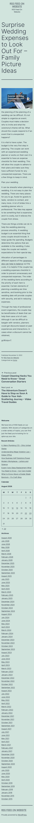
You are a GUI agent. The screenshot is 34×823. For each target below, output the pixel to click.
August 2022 (6, 691)
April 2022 (5, 703)
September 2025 (8, 573)
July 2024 (5, 617)
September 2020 (8, 764)
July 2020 (5, 770)
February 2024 (7, 633)
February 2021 (7, 748)
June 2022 (5, 697)
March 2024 (6, 630)
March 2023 (6, 668)
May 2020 (5, 777)
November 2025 (7, 567)
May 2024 (5, 624)
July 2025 (5, 579)
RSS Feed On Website (11, 358)
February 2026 (7, 557)
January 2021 (6, 751)
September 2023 (8, 649)
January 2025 (6, 598)
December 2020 (7, 754)
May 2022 (5, 700)
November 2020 (7, 758)
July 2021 (5, 732)
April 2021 (5, 742)
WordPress (22, 815)
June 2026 (5, 544)
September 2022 (8, 688)
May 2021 (5, 738)
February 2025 (7, 595)
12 (13, 508)
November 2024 (8, 605)
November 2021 (7, 719)
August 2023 (6, 653)
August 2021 (6, 729)
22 (26, 513)
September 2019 (8, 786)
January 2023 (6, 675)
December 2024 (7, 602)
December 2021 (7, 716)
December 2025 (7, 563)
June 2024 (5, 621)
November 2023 (7, 643)
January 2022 (6, 713)
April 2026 (5, 551)
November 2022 (7, 681)
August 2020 (6, 767)
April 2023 (5, 665)
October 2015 (6, 799)
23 (30, 513)
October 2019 (6, 783)
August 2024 (6, 614)
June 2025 (5, 582)
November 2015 (7, 796)
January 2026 (6, 560)
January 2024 (7, 637)
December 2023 (7, 640)
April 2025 (5, 589)
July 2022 (5, 694)
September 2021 (8, 726)
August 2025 (6, 576)
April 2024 (5, 627)
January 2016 (6, 793)
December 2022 (7, 678)
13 (17, 508)
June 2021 (5, 735)
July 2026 (5, 541)
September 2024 (8, 611)
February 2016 (7, 789)
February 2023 (7, 672)
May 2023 (5, 662)
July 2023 (5, 656)
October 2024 (7, 608)
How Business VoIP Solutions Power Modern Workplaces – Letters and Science (15, 461)
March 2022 (6, 707)
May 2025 (5, 586)
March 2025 (6, 592)
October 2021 (6, 723)
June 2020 (5, 773)
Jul (5, 529)
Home (15, 360)
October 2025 (7, 570)
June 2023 (5, 659)
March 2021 (6, 745)
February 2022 (7, 710)
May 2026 (5, 547)
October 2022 (7, 684)
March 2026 (6, 554)
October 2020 (7, 761)
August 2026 (6, 538)
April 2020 (5, 780)
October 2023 (7, 646)
